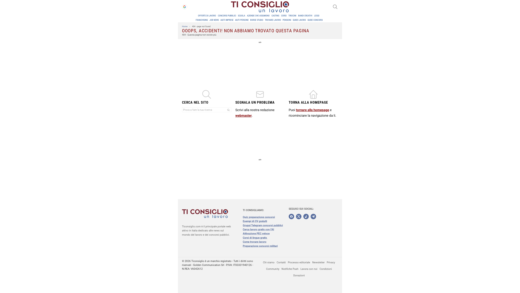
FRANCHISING (202, 20)
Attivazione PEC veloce (256, 233)
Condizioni (326, 268)
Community (272, 268)
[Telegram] (313, 216)
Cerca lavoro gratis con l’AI (258, 229)
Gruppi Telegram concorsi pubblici (263, 225)
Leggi (316, 15)
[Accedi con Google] (184, 6)
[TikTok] (306, 216)
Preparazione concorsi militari (260, 246)
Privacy (331, 262)
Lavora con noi (308, 268)
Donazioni (299, 275)
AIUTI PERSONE (242, 20)
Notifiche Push (290, 268)
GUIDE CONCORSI (315, 20)
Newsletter (318, 262)
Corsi (284, 15)
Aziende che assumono (258, 15)
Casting (275, 15)
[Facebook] (291, 216)
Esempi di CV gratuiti (255, 221)
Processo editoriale (299, 262)
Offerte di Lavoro (207, 15)
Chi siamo (268, 262)
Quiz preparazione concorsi (259, 217)
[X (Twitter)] (298, 216)
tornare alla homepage (312, 110)
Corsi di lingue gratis (255, 237)
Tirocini (292, 15)
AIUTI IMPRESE (226, 20)
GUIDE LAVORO (299, 20)
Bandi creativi (305, 15)
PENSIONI (287, 20)
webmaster (243, 115)
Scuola (241, 15)
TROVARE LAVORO (273, 20)
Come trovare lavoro (254, 241)
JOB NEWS (214, 20)
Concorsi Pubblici (227, 15)
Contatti (281, 262)
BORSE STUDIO (256, 20)
